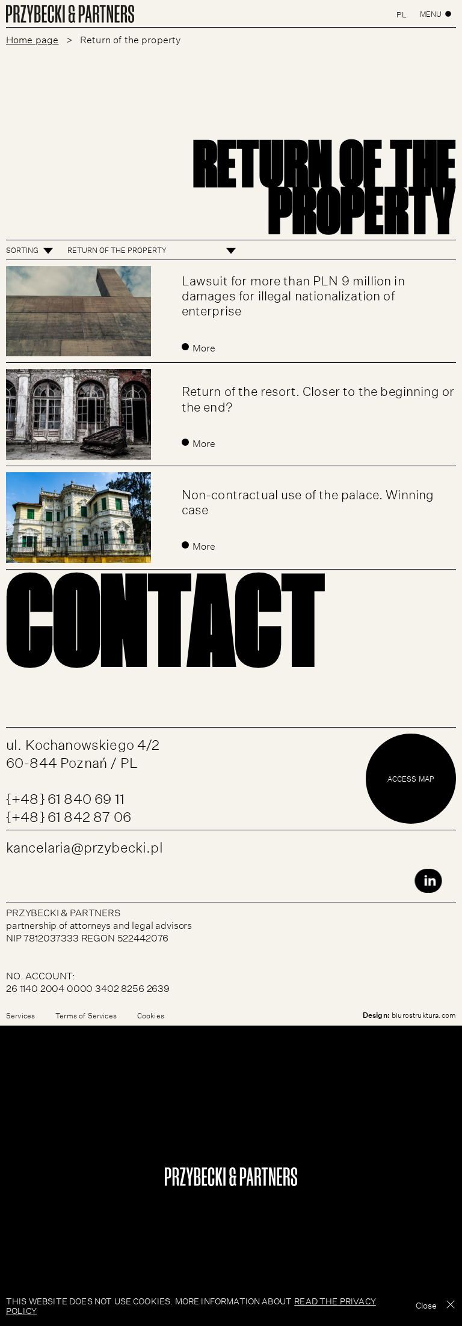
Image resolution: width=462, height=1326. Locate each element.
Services (20, 1015)
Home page (32, 38)
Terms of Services (86, 1015)
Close (426, 1304)
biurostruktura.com (424, 1014)
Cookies (150, 1015)
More (204, 346)
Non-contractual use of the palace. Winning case (308, 499)
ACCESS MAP (411, 778)
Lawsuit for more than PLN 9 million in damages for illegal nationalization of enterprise (293, 293)
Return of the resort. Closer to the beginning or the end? (318, 396)
